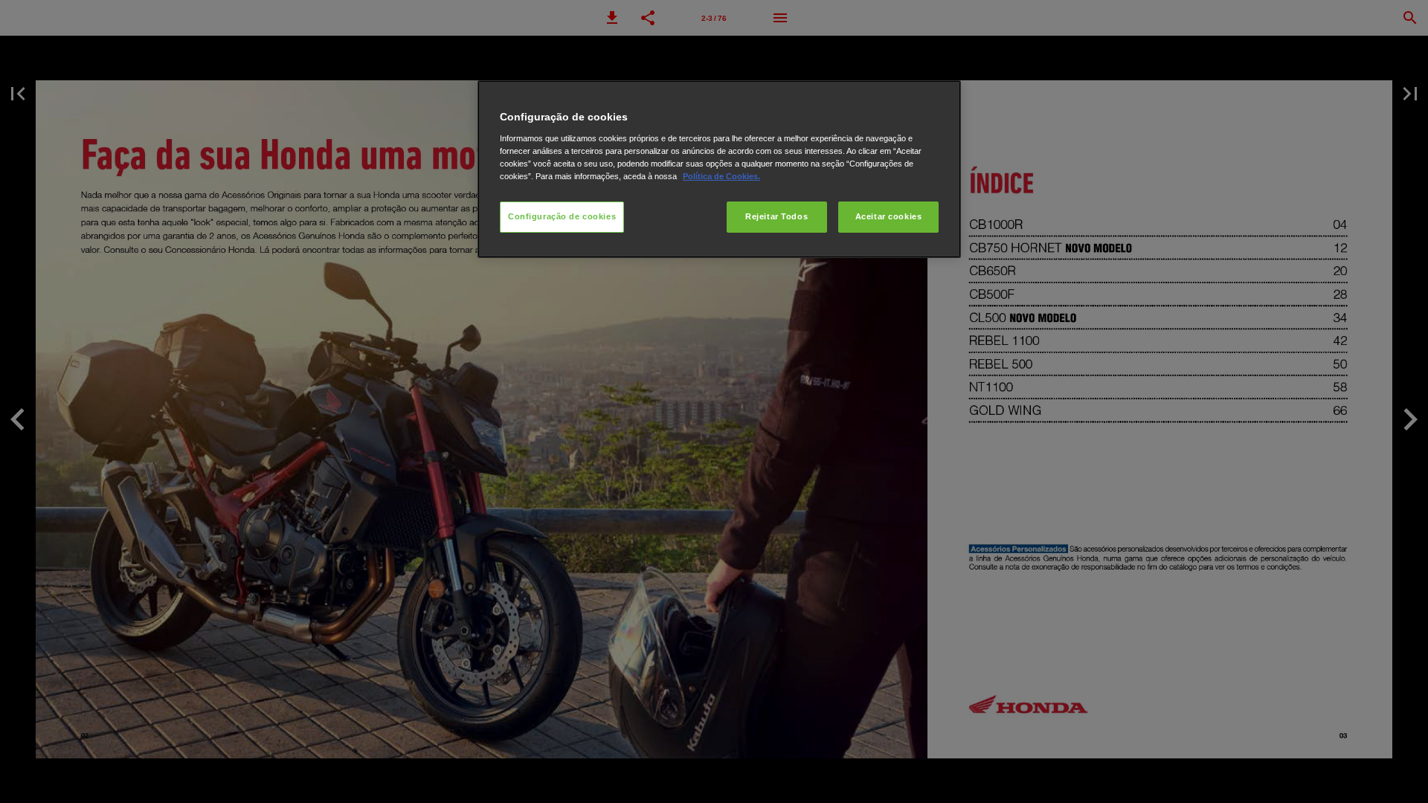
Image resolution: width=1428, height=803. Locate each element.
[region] (719, 169)
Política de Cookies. (721, 176)
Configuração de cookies (562, 216)
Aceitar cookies (888, 216)
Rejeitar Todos (776, 216)
